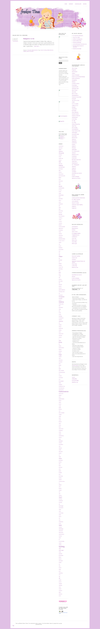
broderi (60, 191)
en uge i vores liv (61, 240)
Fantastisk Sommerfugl (76, 97)
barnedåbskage (62, 167)
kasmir (60, 365)
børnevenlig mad (61, 216)
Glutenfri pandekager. (77, 42)
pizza (60, 474)
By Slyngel (74, 110)
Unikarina (74, 152)
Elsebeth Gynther (62, 238)
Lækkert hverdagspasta (77, 39)
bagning (61, 165)
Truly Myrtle (74, 108)
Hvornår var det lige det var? (77, 288)
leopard (60, 400)
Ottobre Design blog (76, 124)
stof (59, 518)
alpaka (60, 149)
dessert (41, 50)
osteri (60, 456)
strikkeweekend (61, 534)
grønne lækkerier (62, 289)
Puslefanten (74, 156)
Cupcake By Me (75, 86)
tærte (60, 571)
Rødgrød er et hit (28, 38)
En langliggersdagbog (76, 233)
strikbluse (60, 527)
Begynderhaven (75, 228)
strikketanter (61, 530)
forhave (60, 263)
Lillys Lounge (74, 68)
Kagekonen (74, 208)
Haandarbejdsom (75, 95)
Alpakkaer (61, 151)
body (59, 182)
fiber (59, 254)
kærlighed (60, 384)
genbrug (60, 279)
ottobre (60, 458)
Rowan (60, 488)
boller (60, 184)
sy (59, 539)
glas (59, 282)
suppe (60, 537)
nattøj (60, 439)
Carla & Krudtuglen (75, 75)
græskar (60, 288)
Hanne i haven (75, 231)
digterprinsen (61, 228)
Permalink (31, 51)
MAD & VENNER (61, 412)
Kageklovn (74, 206)
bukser (60, 200)
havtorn (60, 300)
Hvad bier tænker (75, 113)
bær (59, 205)
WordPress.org (75, 382)
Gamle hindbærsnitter (77, 40)
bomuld (60, 186)
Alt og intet (29, 50)
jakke (60, 340)
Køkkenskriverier (35, 50)
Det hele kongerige (62, 226)
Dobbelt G (74, 146)
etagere (60, 242)
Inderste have (61, 333)
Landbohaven (74, 236)
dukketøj (60, 233)
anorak (60, 156)
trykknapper (61, 560)
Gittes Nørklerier (75, 112)
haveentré (61, 295)
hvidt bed (60, 319)
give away (61, 281)
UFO (59, 574)
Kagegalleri (78, 3)
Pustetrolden (74, 85)
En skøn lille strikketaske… (78, 35)
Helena (61, 302)
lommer (60, 404)
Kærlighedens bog (62, 386)
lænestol (60, 409)
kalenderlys (61, 360)
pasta (60, 465)
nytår (59, 446)
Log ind (73, 377)
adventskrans (61, 146)
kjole (60, 368)
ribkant (60, 484)
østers (60, 595)
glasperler (60, 284)
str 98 (60, 523)
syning (61, 546)
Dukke (60, 231)
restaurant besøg (61, 481)
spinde (60, 514)
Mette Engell (75, 365)
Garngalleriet (74, 80)
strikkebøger (61, 528)
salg (59, 493)
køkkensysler (61, 393)
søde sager (61, 550)
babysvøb (60, 163)
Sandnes (60, 495)
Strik (60, 525)
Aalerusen (74, 139)
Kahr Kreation (74, 71)
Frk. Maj (73, 120)
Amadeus (60, 154)
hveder (60, 314)
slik (59, 504)
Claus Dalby (74, 241)
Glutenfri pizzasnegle (77, 48)
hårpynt (60, 326)
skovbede (60, 502)
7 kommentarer (15, 41)
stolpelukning (61, 521)
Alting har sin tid (75, 154)
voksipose (60, 590)
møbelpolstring (61, 435)
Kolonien (73, 229)
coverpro (60, 221)
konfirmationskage (62, 372)
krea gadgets (61, 381)
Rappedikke (74, 141)
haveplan (60, 298)
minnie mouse (61, 428)
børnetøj (60, 214)
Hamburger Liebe (61, 291)
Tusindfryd (74, 171)
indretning (60, 335)
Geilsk (60, 275)
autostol (60, 160)
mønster (60, 437)
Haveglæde (61, 296)
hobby (60, 309)
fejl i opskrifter (61, 249)
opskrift (60, 453)
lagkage (60, 395)
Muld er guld (74, 243)
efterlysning (61, 235)
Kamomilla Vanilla (75, 134)
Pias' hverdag (74, 127)
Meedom (60, 421)
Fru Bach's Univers (75, 83)
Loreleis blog (74, 265)
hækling (60, 330)
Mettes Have (74, 240)
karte (59, 363)
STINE (73, 102)
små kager (61, 505)
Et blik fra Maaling (75, 176)
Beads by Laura (75, 267)
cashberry (60, 217)
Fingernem (74, 69)
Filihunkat (74, 147)
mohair (60, 432)
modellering (61, 430)
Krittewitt (73, 107)
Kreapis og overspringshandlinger (78, 76)
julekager (60, 351)
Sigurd (28, 51)
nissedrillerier (61, 444)
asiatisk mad (61, 158)
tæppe (60, 569)
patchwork (60, 467)
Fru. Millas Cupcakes (76, 199)
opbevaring (60, 451)
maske (60, 419)
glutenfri (60, 286)
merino (60, 425)
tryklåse (60, 562)
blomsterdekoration (62, 175)
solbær (60, 509)
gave (60, 272)
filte (59, 258)
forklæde (60, 265)
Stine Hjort (74, 91)
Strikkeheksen (75, 163)
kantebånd (60, 361)
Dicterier (73, 174)
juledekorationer (61, 347)
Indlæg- (74, 378)
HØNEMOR (61, 321)
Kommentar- (75, 380)
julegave (60, 349)
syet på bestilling (61, 541)
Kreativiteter (74, 157)
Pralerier (73, 144)
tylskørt (60, 567)
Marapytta (74, 169)
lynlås (60, 407)
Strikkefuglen (74, 132)
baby (60, 161)
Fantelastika (74, 142)
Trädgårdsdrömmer (75, 235)
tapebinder (60, 553)
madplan (60, 414)
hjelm (59, 305)
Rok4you (73, 81)
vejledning (60, 585)
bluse (60, 177)
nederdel (60, 442)
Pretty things (74, 264)
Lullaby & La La (75, 105)
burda (60, 202)
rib (59, 483)
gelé (59, 277)
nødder (60, 449)
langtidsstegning (61, 398)
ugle (59, 576)
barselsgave (61, 168)
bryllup (60, 193)
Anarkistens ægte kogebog (77, 204)
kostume (60, 375)
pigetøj (60, 470)
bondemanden (61, 188)
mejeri (60, 423)
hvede (60, 312)
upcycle (60, 581)
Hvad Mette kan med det (77, 173)
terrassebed (61, 555)
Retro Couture (74, 90)
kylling (60, 382)
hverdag (45, 50)
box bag (60, 189)
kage (60, 354)
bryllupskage (61, 195)
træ (59, 564)
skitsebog (60, 498)
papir (59, 463)
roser (60, 486)
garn (59, 270)
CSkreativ (74, 259)
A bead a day (74, 257)
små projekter (61, 507)
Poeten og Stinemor (76, 78)
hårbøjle (60, 324)
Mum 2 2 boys (75, 93)
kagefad (60, 356)
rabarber (60, 479)
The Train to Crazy (75, 100)
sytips (60, 548)
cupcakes (60, 223)
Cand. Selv (74, 238)
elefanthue (60, 237)
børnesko (60, 212)
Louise (60, 405)
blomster (60, 172)
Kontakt (71, 3)
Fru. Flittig (74, 122)
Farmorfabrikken (75, 129)
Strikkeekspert (75, 117)
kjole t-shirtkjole (61, 370)
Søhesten (74, 166)
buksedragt (61, 198)
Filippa (60, 256)
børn (59, 209)
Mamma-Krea (74, 137)
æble (60, 592)
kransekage (61, 377)
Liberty (60, 402)
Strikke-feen (74, 161)
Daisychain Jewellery (76, 256)
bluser (60, 179)
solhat (60, 511)
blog (59, 170)
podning (60, 477)
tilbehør (60, 557)
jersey (60, 342)
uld (59, 578)
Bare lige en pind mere (76, 159)
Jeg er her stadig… (76, 37)
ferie (59, 251)
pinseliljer (60, 472)
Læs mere (37, 46)
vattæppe (60, 583)
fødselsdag (60, 268)
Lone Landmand (75, 201)
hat (59, 293)
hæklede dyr (61, 328)
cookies (60, 219)
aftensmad (60, 147)
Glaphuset (74, 168)
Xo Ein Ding (74, 119)
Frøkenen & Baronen (76, 115)
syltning (60, 544)
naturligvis (61, 441)
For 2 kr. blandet (75, 103)
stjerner (60, 516)
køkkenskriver (61, 389)
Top (13, 625)
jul (59, 344)
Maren (60, 418)
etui (59, 244)
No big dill (74, 98)
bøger (60, 207)
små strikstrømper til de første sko (80, 44)
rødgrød (24, 51)
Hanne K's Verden (75, 202)
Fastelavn (60, 247)
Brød (59, 196)
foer (59, 261)
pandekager (61, 460)
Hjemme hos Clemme (76, 178)
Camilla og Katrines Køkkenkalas (78, 197)
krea (59, 379)
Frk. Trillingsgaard (75, 164)
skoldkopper (61, 500)
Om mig (85, 3)
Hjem (66, 3)
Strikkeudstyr (61, 532)
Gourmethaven (75, 226)
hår (59, 323)
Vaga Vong (74, 125)
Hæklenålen (74, 149)
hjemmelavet (61, 307)
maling (60, 416)
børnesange (61, 210)
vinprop (60, 588)
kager (60, 358)
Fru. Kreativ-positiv (75, 151)
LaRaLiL (73, 73)
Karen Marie (74, 135)
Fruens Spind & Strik (76, 130)
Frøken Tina (61, 267)
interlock (60, 337)
